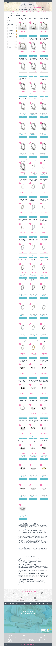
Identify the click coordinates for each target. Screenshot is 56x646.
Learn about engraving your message (20, 600)
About (22, 636)
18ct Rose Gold (11, 36)
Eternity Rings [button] (25, 7)
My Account (40, 0)
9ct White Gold (16, 13)
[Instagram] (39, 640)
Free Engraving (10, 638)
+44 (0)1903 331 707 (47, 3)
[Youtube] (44, 639)
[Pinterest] (47, 639)
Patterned (10, 43)
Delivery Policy (17, 636)
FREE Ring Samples (37, 7)
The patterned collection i (21, 557)
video (24, 538)
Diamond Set (11, 44)
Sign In (43, 0)
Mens (10, 22)
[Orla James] (28, 4)
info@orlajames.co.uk (42, 637)
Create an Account (47, 0)
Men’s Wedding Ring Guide (32, 640)
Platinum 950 (11, 25)
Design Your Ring (10, 640)
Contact (23, 638)
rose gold (19, 529)
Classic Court (20, 548)
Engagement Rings (19, 7)
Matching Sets (31, 638)
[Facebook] (42, 639)
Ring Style (9, 39)
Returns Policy (17, 637)
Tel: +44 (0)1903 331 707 (43, 636)
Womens (10, 20)
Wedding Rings (12, 13)
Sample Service (10, 636)
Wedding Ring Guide (32, 639)
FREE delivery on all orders (8, 0)
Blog (22, 637)
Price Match (9, 639)
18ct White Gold (11, 33)
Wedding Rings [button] (12, 7)
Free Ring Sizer (10, 637)
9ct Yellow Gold (11, 30)
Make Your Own (31, 7)
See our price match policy (35, 600)
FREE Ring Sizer (44, 7)
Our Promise (23, 639)
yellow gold (24, 529)
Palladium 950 (11, 27)
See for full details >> (42, 603)
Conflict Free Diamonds (32, 636)
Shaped (10, 46)
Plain (9, 41)
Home (8, 13)
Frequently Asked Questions (33, 637)
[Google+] (39, 639)
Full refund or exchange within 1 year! (16, 0)
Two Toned (10, 47)
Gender (9, 18)
